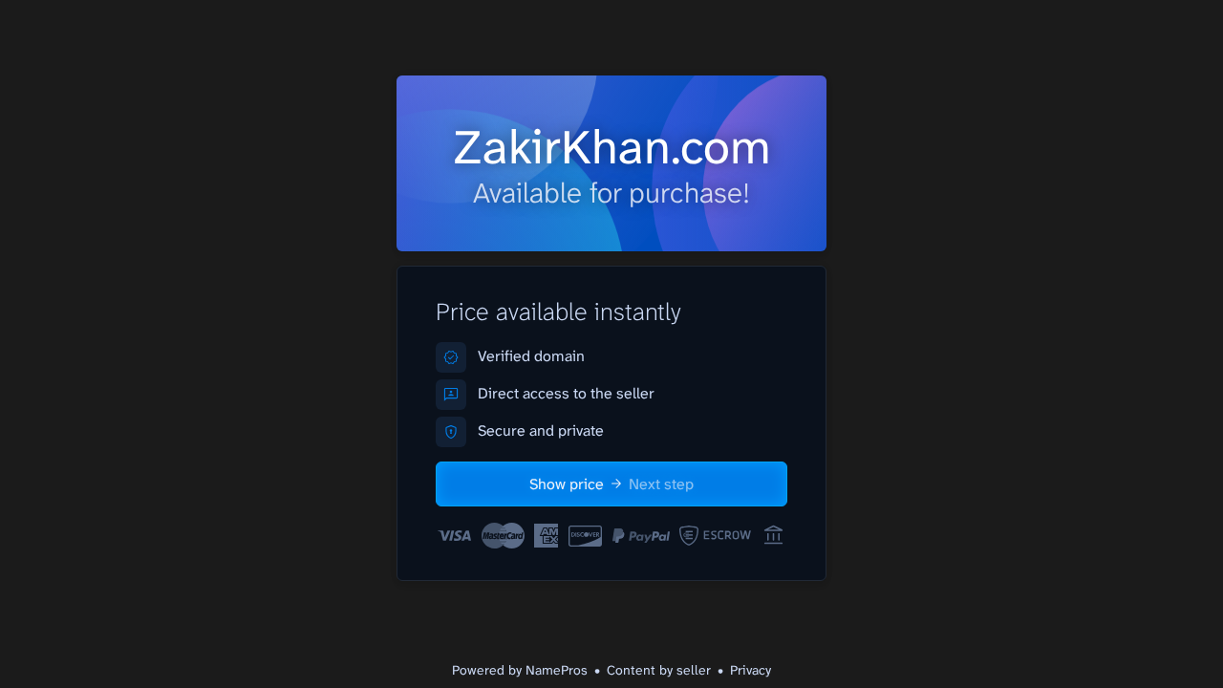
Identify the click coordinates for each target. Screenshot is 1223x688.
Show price (611, 484)
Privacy (750, 669)
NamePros (557, 669)
